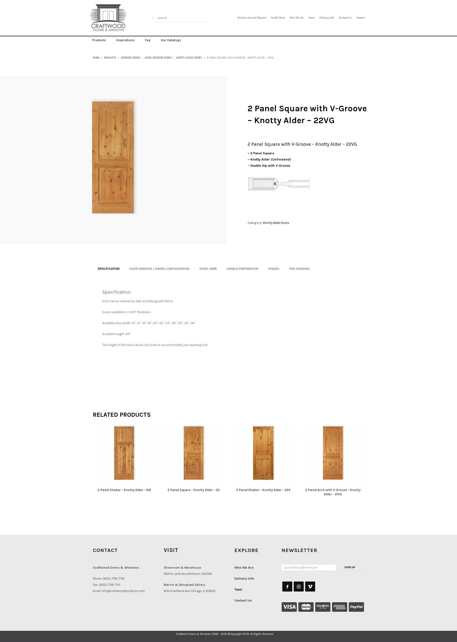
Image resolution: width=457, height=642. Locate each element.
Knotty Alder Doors (189, 57)
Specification (108, 269)
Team (311, 17)
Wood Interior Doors (158, 57)
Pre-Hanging (299, 269)
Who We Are (297, 17)
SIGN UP (349, 567)
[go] (153, 18)
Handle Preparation (242, 269)
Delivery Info (326, 17)
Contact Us (345, 17)
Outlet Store (278, 17)
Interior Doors (130, 57)
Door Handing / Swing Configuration (159, 269)
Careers (361, 17)
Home (96, 57)
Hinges (273, 269)
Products (110, 57)
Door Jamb (208, 269)
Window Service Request (251, 17)
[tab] (108, 269)
